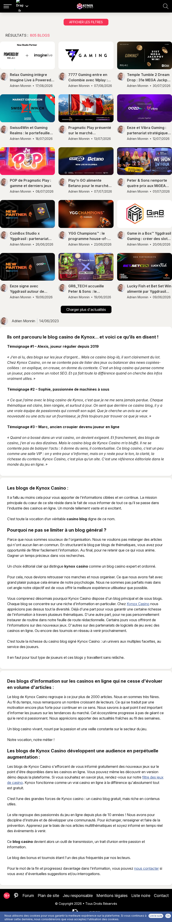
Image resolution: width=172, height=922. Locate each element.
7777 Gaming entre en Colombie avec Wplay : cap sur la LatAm (88, 77)
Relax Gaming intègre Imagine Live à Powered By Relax (30, 77)
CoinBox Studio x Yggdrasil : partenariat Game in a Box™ (29, 236)
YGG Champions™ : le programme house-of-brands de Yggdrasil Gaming (88, 236)
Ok (168, 915)
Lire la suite (156, 915)
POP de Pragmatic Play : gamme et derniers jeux (30, 183)
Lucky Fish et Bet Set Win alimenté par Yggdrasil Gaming (149, 289)
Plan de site (48, 895)
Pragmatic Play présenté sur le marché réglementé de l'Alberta (89, 130)
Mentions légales (112, 895)
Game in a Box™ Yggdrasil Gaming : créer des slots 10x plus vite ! (149, 236)
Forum (28, 895)
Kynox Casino (138, 604)
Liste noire (140, 895)
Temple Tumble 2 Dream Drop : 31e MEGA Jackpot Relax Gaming (149, 77)
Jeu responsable (78, 895)
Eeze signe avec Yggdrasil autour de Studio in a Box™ (27, 289)
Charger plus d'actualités (86, 309)
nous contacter (146, 868)
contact (161, 895)
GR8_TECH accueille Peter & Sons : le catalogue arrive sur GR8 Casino (90, 289)
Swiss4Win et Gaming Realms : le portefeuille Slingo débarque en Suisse (30, 130)
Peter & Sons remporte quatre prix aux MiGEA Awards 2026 (147, 183)
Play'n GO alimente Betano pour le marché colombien (88, 183)
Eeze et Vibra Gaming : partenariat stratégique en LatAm (147, 130)
